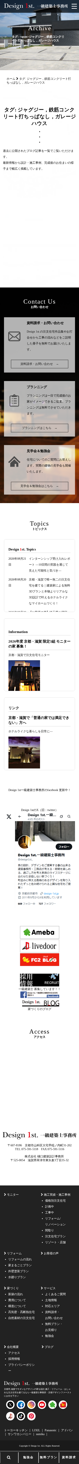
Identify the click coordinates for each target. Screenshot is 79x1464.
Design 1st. (33, 331)
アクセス (14, 1352)
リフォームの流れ (20, 1259)
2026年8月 (12, 191)
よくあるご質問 (55, 1294)
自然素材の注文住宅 (21, 1318)
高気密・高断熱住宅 (21, 1312)
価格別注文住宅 (55, 1200)
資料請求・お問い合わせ (39, 364)
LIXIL (36, 1430)
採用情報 (14, 1358)
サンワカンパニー (20, 1434)
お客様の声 (51, 1253)
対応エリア (52, 1306)
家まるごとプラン (20, 1265)
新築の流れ (15, 1294)
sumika (40, 1434)
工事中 (49, 1212)
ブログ (49, 1347)
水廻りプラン (17, 1277)
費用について (17, 1300)
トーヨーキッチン (16, 1430)
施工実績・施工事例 (57, 1194)
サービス (50, 1288)
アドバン (67, 1430)
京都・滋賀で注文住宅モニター (29, 655)
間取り (49, 1230)
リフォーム (14, 1253)
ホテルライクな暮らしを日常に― (30, 731)
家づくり (13, 1288)
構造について (17, 1306)
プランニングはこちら (39, 428)
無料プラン (49, 1457)
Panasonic (51, 1430)
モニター (13, 1194)
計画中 (49, 1206)
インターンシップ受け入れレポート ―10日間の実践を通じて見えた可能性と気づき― (49, 564)
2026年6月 (55, 191)
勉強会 (28, 1457)
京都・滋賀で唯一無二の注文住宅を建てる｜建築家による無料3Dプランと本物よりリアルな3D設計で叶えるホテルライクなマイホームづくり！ (49, 591)
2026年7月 (33, 191)
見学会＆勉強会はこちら (39, 486)
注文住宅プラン (55, 1236)
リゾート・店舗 (55, 1242)
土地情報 (51, 1300)
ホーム (11, 78)
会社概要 (13, 1347)
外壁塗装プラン (18, 1271)
